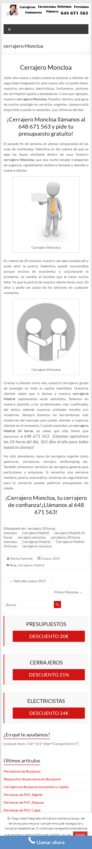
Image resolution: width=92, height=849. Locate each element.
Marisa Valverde (21, 558)
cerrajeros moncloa (37, 546)
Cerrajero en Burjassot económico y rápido (36, 787)
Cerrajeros (25, 565)
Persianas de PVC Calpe (22, 810)
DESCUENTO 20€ (49, 636)
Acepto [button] (80, 835)
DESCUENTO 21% (49, 675)
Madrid (39, 565)
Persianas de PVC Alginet (23, 794)
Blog (13, 565)
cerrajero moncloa (31, 537)
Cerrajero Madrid (35, 533)
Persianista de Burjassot (22, 771)
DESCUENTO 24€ (49, 713)
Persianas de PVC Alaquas (24, 802)
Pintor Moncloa (68, 592)
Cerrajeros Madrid (36, 541)
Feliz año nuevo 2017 (27, 581)
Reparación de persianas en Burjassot (32, 779)
